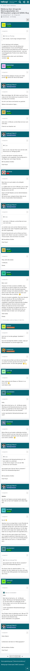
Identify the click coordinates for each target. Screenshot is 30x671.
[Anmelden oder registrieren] (24, 2)
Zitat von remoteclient (10, 592)
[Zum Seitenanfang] (27, 668)
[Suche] (20, 2)
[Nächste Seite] (22, 656)
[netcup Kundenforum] (9, 2)
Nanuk (16, 320)
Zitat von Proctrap (9, 36)
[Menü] (28, 2)
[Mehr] (27, 31)
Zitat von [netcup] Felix (11, 560)
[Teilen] (27, 19)
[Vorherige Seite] (7, 656)
